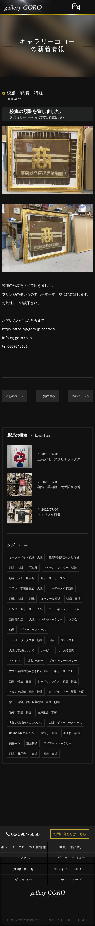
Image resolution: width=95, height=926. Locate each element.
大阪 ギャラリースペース (65, 722)
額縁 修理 (73, 598)
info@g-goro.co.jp (17, 337)
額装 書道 (51, 753)
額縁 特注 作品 (20, 681)
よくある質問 (66, 650)
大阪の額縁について (21, 650)
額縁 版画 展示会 (21, 578)
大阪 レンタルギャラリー (46, 619)
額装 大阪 (16, 567)
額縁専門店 (16, 619)
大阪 (51, 640)
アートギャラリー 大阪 (64, 609)
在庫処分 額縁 (47, 712)
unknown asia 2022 (21, 733)
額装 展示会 (17, 753)
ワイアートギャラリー (57, 743)
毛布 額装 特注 (20, 712)
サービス (45, 650)
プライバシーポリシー (63, 660)
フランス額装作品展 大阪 (26, 588)
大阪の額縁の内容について (26, 722)
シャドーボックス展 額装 (26, 640)
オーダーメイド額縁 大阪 (26, 557)
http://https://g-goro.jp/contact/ (28, 329)
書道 (34, 753)
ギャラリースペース (33, 629)
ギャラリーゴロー (65, 671)
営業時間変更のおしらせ (64, 557)
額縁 (32, 598)
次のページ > (80, 396)
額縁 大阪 (16, 598)
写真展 (33, 567)
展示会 (73, 619)
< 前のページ (15, 396)
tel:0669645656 (15, 346)
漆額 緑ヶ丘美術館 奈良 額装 (39, 702)
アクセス (14, 660)
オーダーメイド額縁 (61, 588)
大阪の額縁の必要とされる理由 (28, 671)
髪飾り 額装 (49, 733)
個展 (12, 629)
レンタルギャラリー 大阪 (26, 609)
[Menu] (87, 6)
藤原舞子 (31, 743)
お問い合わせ (34, 660)
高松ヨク (14, 743)
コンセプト (67, 640)
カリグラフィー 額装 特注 (67, 691)
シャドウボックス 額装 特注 (57, 681)
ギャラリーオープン (52, 578)
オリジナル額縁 (50, 598)
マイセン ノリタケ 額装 (60, 567)
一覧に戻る (47, 396)
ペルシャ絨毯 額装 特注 (26, 691)
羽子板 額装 (71, 733)
